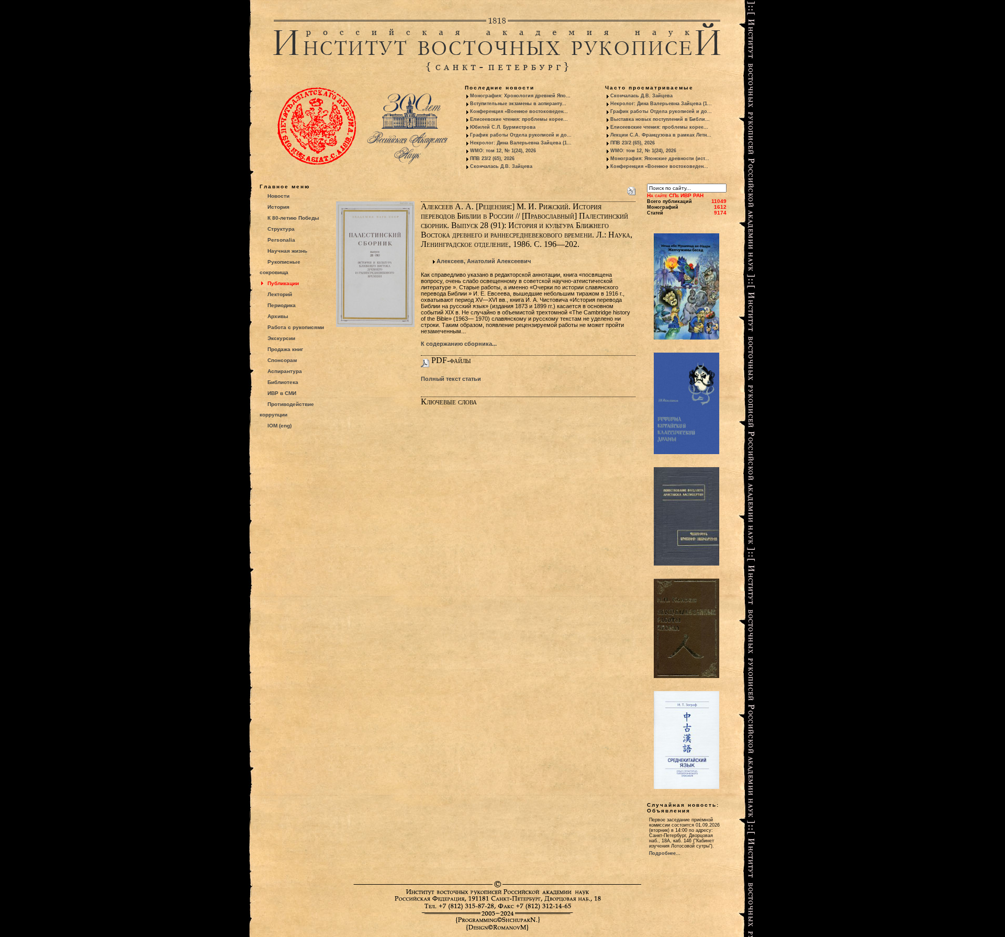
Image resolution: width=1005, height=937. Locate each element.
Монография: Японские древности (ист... (659, 158)
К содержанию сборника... (459, 344)
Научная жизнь (287, 251)
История (278, 207)
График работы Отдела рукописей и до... (521, 135)
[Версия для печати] (631, 189)
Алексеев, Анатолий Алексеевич (484, 261)
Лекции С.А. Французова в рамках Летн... (660, 135)
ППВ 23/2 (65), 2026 (492, 158)
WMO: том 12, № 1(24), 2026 (503, 150)
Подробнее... (664, 853)
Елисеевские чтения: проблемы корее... (519, 119)
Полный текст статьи (451, 379)
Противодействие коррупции (287, 409)
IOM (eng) (279, 425)
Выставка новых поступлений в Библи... (660, 119)
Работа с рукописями (295, 327)
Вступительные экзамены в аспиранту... (518, 103)
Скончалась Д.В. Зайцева (501, 166)
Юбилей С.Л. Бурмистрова (502, 127)
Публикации (283, 283)
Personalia (281, 240)
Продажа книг (285, 349)
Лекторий (279, 294)
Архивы (277, 316)
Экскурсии (281, 338)
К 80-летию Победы (293, 218)
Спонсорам (282, 360)
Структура (281, 229)
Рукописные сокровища (280, 267)
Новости (278, 196)
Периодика (281, 305)
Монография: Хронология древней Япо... (520, 95)
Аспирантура (284, 371)
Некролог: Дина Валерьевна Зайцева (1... (521, 142)
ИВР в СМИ (281, 393)
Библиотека (282, 382)
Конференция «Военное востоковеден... (519, 111)
